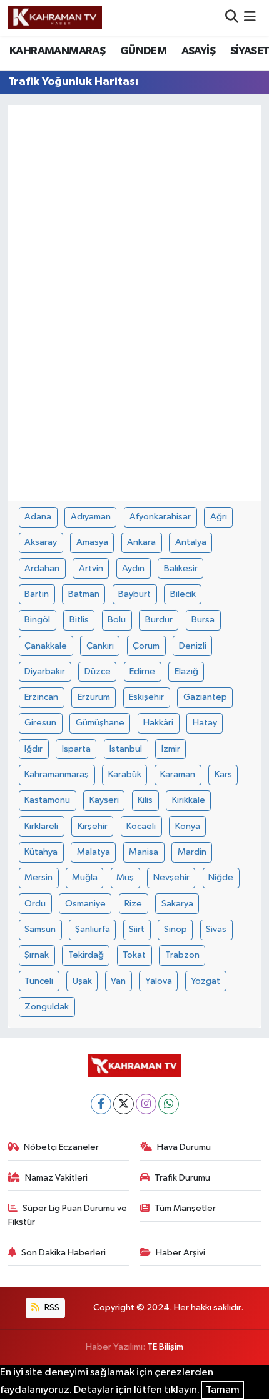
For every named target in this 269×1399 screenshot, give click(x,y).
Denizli (192, 645)
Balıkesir (181, 568)
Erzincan (41, 697)
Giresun (40, 722)
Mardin (192, 852)
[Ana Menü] (250, 17)
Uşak (82, 981)
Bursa (203, 619)
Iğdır (33, 748)
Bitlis (79, 619)
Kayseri (104, 800)
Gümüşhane (100, 722)
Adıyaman (91, 516)
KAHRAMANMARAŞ (57, 51)
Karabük (124, 774)
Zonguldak (46, 1006)
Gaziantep (205, 697)
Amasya (92, 542)
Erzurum (94, 697)
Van (118, 981)
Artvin (91, 568)
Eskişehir (146, 697)
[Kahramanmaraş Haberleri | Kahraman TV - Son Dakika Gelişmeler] (55, 17)
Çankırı (100, 645)
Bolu (117, 619)
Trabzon (182, 955)
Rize (133, 903)
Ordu (35, 903)
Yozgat (205, 981)
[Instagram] (146, 1104)
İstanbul (125, 748)
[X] (123, 1104)
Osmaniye (85, 903)
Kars (223, 774)
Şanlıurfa (92, 929)
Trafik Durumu (182, 1177)
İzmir (170, 748)
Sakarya (177, 903)
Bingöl (37, 619)
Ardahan (41, 568)
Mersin (38, 877)
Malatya (93, 852)
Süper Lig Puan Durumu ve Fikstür (68, 1215)
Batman (83, 594)
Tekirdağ (86, 955)
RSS (51, 1307)
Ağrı (218, 516)
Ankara (141, 542)
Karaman (177, 774)
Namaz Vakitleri (56, 1177)
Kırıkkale (188, 800)
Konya (187, 826)
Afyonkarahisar (160, 516)
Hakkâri (158, 722)
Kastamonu (47, 800)
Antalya (190, 542)
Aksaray (40, 542)
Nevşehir (171, 877)
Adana (37, 516)
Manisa (143, 852)
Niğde (220, 877)
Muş (125, 877)
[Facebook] (101, 1104)
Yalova (158, 981)
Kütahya (41, 852)
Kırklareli (41, 826)
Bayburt (134, 594)
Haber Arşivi (180, 1252)
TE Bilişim (165, 1347)
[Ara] (231, 17)
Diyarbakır (44, 671)
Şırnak (36, 955)
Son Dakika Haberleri (63, 1252)
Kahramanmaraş (56, 774)
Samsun (40, 929)
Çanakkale (45, 645)
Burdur (159, 619)
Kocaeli (141, 826)
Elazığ (186, 671)
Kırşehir (93, 826)
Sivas (216, 929)
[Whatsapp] (168, 1104)
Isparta (76, 748)
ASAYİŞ (198, 51)
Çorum (146, 645)
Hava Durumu (184, 1147)
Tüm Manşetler (185, 1208)
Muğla (85, 877)
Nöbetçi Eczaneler (61, 1147)
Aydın (133, 568)
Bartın (36, 594)
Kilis (145, 800)
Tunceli (38, 981)
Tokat (134, 955)
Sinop (175, 929)
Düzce (97, 671)
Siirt (137, 929)
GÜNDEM (143, 51)
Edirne (142, 671)
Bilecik (183, 594)
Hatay (205, 722)
